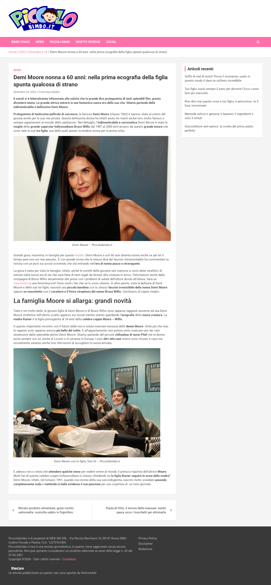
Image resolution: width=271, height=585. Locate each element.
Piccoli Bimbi (60, 42)
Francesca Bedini (49, 91)
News (40, 42)
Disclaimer (145, 543)
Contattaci (69, 559)
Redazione (145, 549)
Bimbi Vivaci (21, 42)
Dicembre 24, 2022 (24, 91)
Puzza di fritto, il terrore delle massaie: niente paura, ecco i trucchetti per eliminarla (136, 510)
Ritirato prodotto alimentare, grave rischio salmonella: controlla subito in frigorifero (46, 510)
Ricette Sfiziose (88, 42)
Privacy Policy (147, 538)
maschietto (21, 283)
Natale (79, 255)
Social (111, 42)
